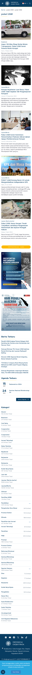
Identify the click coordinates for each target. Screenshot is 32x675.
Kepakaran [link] (4, 42)
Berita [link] (3, 10)
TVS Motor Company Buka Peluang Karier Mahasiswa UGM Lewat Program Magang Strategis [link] (14, 364)
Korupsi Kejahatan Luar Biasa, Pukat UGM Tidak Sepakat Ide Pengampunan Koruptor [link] (16, 92)
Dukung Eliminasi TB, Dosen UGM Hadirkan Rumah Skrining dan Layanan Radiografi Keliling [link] (15, 351)
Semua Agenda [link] (22, 399)
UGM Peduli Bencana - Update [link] (16, 247)
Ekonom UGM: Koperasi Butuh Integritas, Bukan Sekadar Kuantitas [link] (14, 358)
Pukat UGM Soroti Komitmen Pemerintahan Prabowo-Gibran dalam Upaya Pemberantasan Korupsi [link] (15, 137)
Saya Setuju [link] (16, 672)
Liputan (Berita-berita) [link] (7, 221)
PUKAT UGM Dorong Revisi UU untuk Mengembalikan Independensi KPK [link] (15, 181)
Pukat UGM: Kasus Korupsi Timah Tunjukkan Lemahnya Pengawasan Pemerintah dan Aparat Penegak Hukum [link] (14, 226)
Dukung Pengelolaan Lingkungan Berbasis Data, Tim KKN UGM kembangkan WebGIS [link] (15, 371)
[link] (13, 3)
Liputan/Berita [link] (5, 87)
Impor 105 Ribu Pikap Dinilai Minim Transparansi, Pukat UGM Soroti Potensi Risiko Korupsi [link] (14, 46)
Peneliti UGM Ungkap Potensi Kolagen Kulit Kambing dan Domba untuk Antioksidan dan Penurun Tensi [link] (15, 343)
